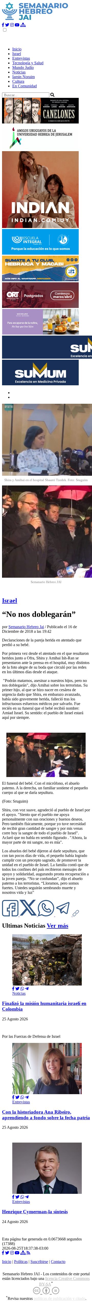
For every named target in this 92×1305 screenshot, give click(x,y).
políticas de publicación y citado (59, 1298)
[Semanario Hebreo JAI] (35, 20)
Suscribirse (39, 1261)
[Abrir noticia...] (47, 984)
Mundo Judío (23, 67)
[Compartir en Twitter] (17, 989)
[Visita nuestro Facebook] (3, 25)
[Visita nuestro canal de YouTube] (17, 25)
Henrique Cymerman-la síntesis (35, 1211)
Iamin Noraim (23, 77)
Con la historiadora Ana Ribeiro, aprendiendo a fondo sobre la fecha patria (46, 1114)
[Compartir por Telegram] (64, 915)
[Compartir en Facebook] (13, 989)
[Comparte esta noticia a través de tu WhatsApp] (46, 915)
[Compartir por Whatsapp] (22, 989)
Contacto (58, 1261)
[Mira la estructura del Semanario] (23, 25)
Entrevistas (21, 58)
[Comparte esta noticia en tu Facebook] (10, 915)
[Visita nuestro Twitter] (7, 25)
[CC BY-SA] (46, 1291)
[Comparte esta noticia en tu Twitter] (28, 915)
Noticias (19, 72)
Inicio (16, 49)
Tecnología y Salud (27, 63)
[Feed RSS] (28, 1253)
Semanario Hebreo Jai (26, 627)
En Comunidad (24, 86)
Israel (16, 53)
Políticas (21, 1261)
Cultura (18, 81)
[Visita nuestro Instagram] (12, 25)
